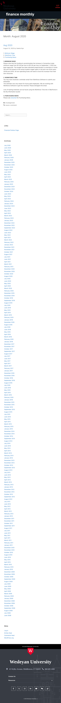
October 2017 (8, 349)
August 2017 (8, 354)
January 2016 (8, 400)
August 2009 (8, 581)
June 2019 (7, 308)
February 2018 (8, 339)
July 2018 (7, 327)
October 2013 (8, 465)
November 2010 (9, 550)
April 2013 (7, 480)
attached (14, 98)
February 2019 (8, 317)
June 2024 (7, 194)
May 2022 (7, 235)
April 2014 (7, 451)
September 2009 (9, 579)
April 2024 (7, 199)
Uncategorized (10, 103)
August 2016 (8, 383)
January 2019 (8, 320)
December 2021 (9, 247)
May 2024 (7, 196)
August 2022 (8, 230)
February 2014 (8, 455)
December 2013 (9, 460)
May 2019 (7, 310)
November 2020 (9, 271)
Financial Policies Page (11, 130)
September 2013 (9, 467)
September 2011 (9, 526)
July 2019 (7, 305)
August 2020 (8, 276)
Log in (6, 630)
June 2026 (7, 148)
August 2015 (8, 412)
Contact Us (11, 676)
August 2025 (8, 169)
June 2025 (7, 172)
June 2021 (7, 259)
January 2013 (8, 487)
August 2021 (8, 254)
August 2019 (8, 303)
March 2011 (8, 540)
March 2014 (8, 453)
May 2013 (7, 477)
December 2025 (9, 162)
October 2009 (8, 576)
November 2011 (9, 521)
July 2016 (7, 385)
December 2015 (9, 402)
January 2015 (8, 429)
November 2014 (9, 434)
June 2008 (7, 615)
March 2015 (8, 424)
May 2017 (7, 361)
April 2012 (7, 509)
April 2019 (7, 312)
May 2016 (7, 390)
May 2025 (7, 174)
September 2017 (9, 351)
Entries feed (8, 633)
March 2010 (8, 564)
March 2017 (8, 366)
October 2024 (8, 191)
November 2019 (9, 295)
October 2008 (8, 606)
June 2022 (7, 232)
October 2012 (8, 494)
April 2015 (7, 421)
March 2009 (8, 593)
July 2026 (7, 145)
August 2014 (8, 441)
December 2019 (9, 293)
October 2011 (8, 523)
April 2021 (7, 262)
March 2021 (8, 264)
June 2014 (7, 446)
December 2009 (9, 572)
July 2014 (7, 443)
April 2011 (7, 538)
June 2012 (7, 504)
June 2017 (7, 358)
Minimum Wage (10, 53)
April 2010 (7, 562)
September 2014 (9, 438)
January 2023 (8, 220)
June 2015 (7, 417)
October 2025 (8, 167)
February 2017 (8, 368)
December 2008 (9, 601)
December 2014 (9, 431)
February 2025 (9, 182)
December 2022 (9, 223)
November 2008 (9, 603)
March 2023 (8, 215)
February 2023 (9, 218)
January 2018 (8, 341)
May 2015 (7, 419)
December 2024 (9, 186)
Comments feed (9, 635)
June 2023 (7, 208)
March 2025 (8, 179)
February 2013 (8, 484)
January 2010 (8, 569)
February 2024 (9, 201)
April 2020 (7, 286)
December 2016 (9, 373)
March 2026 (8, 155)
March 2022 (8, 240)
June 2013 (7, 475)
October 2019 (8, 298)
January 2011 (8, 545)
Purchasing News (10, 57)
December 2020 (9, 269)
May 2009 (7, 589)
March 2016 (8, 395)
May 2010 (7, 559)
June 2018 (7, 329)
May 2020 (7, 283)
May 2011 (7, 535)
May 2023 (7, 211)
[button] (57, 5)
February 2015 (8, 426)
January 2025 (8, 184)
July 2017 (7, 356)
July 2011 (7, 530)
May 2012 (7, 506)
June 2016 (7, 388)
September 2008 (9, 608)
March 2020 (8, 288)
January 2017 (8, 371)
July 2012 (7, 501)
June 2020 (7, 281)
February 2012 (8, 514)
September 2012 (9, 497)
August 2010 (8, 555)
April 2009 (7, 591)
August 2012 (8, 499)
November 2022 (9, 225)
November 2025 (9, 165)
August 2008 (8, 610)
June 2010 (7, 557)
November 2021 (9, 249)
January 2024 (8, 203)
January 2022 (8, 245)
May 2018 (7, 332)
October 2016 (8, 378)
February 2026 (9, 157)
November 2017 (9, 346)
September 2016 (9, 380)
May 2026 (7, 150)
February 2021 (8, 266)
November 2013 (9, 463)
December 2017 (9, 344)
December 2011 (9, 518)
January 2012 (8, 516)
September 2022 (9, 228)
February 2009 (9, 596)
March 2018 (8, 337)
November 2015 (9, 404)
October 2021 (8, 252)
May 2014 (7, 448)
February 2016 (8, 397)
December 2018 (9, 322)
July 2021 (7, 257)
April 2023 (7, 213)
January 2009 (8, 598)
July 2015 (7, 414)
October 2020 (8, 274)
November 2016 (9, 375)
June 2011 (7, 533)
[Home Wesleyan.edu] (31, 651)
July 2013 (7, 472)
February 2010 (8, 567)
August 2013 (8, 470)
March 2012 (8, 511)
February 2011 (8, 543)
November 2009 (9, 574)
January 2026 (8, 160)
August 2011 (8, 528)
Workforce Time (10, 55)
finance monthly (20, 14)
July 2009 (7, 584)
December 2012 (9, 489)
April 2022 (7, 237)
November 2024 (9, 189)
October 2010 (8, 552)
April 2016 (7, 392)
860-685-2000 (50, 669)
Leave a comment (11, 105)
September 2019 (9, 300)
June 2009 (7, 586)
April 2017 (7, 363)
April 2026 (7, 152)
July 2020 (7, 278)
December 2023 (9, 206)
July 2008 (7, 613)
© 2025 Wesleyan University (30, 698)
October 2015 (8, 407)
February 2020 (9, 291)
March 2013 (8, 482)
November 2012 (9, 492)
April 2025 (7, 177)
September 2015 (9, 409)
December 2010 (9, 547)
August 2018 (8, 325)
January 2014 (8, 458)
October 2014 (8, 436)
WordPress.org (9, 638)
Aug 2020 (7, 45)
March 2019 (8, 315)
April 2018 (7, 334)
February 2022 (9, 242)
